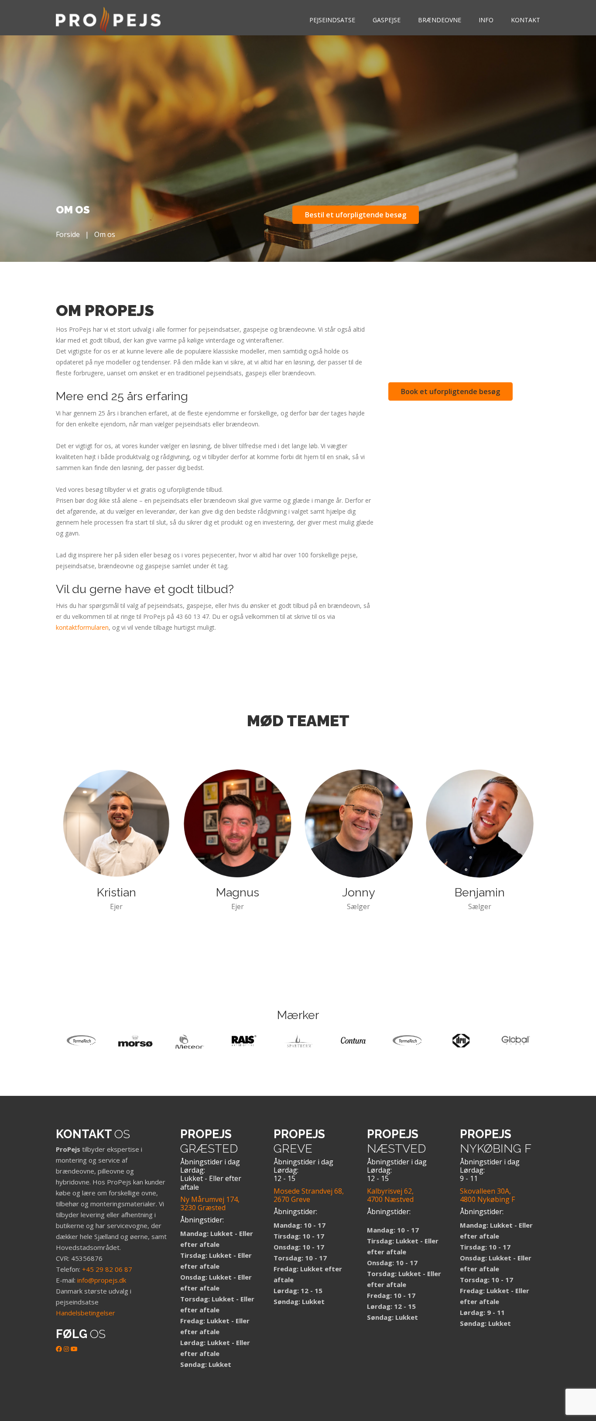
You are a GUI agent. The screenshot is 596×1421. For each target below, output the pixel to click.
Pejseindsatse (332, 20)
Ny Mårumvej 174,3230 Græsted (210, 1203)
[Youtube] (74, 1349)
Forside (68, 234)
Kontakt (525, 20)
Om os (104, 234)
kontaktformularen (82, 627)
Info (486, 20)
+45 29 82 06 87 (107, 1269)
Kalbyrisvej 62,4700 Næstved (390, 1195)
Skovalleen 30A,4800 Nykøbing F (487, 1195)
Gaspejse (387, 20)
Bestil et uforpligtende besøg (355, 215)
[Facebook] (59, 1349)
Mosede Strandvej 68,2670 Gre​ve (309, 1195)
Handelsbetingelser (85, 1312)
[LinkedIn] (66, 1349)
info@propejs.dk (101, 1280)
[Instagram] (11, 1384)
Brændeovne (439, 20)
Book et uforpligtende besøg (450, 391)
